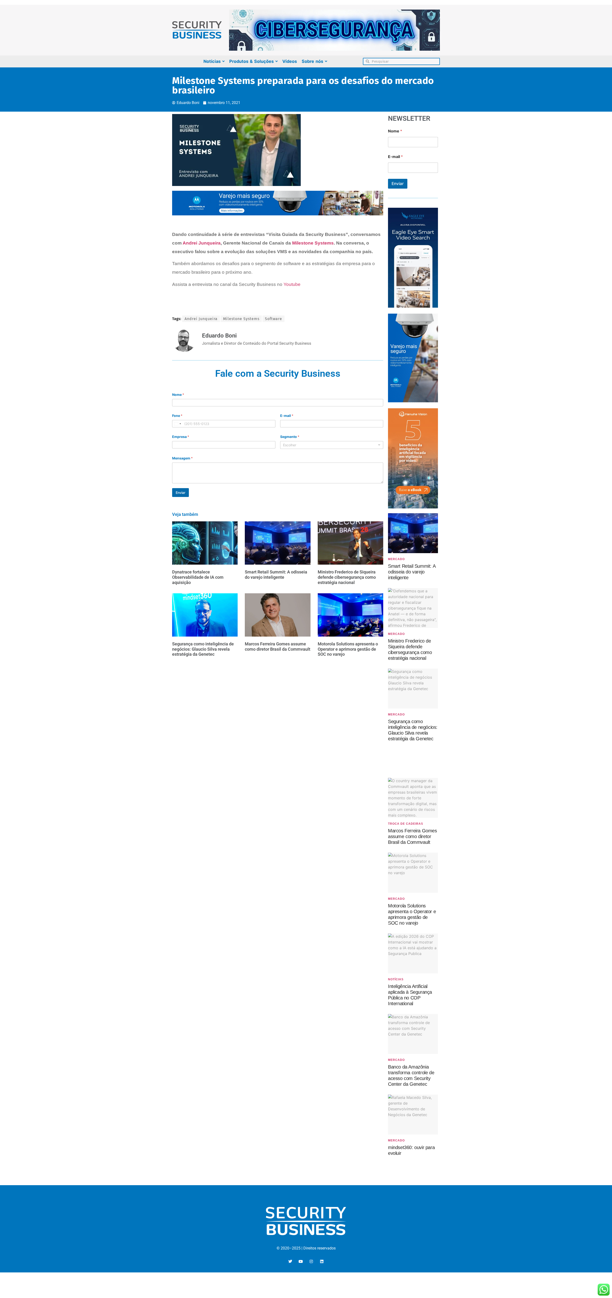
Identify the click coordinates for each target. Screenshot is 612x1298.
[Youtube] (301, 1261)
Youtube (292, 284)
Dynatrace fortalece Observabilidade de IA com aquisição (198, 577)
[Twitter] (290, 1261)
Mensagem (182, 458)
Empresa (180, 437)
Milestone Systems (313, 242)
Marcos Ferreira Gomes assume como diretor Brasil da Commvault (277, 646)
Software (273, 318)
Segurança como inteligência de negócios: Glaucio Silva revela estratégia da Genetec (203, 649)
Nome (178, 395)
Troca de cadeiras (405, 823)
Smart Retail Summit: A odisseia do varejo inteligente (276, 574)
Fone (177, 416)
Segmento (289, 437)
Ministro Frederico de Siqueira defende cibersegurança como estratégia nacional (347, 577)
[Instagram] (311, 1261)
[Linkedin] (322, 1261)
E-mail (286, 416)
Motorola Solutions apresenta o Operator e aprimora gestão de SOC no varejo (348, 649)
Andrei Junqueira (202, 242)
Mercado (396, 559)
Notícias (396, 979)
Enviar (180, 493)
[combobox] (177, 423)
